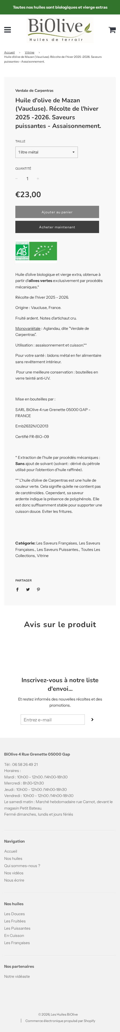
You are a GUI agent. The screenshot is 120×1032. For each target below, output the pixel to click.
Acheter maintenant (57, 227)
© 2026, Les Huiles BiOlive (58, 1014)
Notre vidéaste (17, 976)
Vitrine (29, 52)
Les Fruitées (15, 921)
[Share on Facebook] (18, 589)
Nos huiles (13, 858)
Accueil (9, 52)
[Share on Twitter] (28, 589)
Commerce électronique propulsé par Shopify (60, 1021)
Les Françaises (17, 942)
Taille (20, 141)
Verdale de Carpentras (34, 90)
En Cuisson (14, 935)
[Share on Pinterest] (39, 589)
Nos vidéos (13, 872)
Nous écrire (14, 880)
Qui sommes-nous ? (22, 865)
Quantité (23, 168)
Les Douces (14, 913)
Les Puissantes (17, 928)
